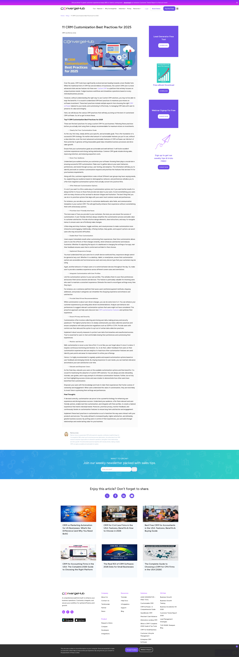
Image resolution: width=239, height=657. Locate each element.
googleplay (67, 620)
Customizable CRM (147, 603)
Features (99, 8)
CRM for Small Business (148, 630)
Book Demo (156, 9)
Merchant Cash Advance (149, 616)
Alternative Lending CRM (149, 620)
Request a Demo (106, 623)
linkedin (63, 611)
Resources (136, 8)
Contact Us (105, 601)
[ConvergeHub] (73, 8)
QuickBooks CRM (146, 613)
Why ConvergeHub (111, 8)
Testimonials (105, 604)
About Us (104, 597)
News (103, 611)
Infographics (125, 604)
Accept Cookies (132, 650)
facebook (67, 611)
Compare (104, 626)
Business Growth (166, 597)
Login (146, 9)
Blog (67, 16)
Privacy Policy (146, 650)
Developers (105, 630)
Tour (94, 8)
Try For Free (169, 9)
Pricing (129, 8)
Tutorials (124, 597)
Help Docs (124, 601)
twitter (71, 611)
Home (62, 16)
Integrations (105, 634)
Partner (103, 608)
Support (123, 608)
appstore (80, 620)
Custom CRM (102, 88)
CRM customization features (109, 310)
